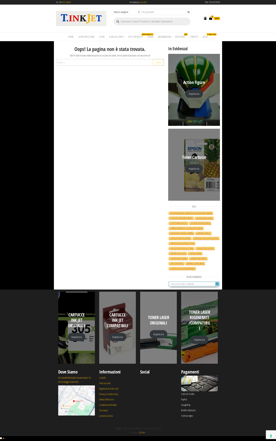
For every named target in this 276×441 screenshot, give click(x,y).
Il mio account (116, 36)
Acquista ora (194, 93)
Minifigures (198, 258)
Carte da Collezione (182, 268)
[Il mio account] (205, 18)
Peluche (177, 263)
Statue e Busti (180, 238)
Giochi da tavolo (182, 233)
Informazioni (164, 36)
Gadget (203, 233)
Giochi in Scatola (182, 248)
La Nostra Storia (86, 36)
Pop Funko (178, 223)
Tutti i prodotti (136, 35)
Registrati (181, 35)
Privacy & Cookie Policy (108, 394)
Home (71, 36)
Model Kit (178, 253)
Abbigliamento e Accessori (186, 228)
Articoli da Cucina (182, 243)
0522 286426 (66, 2)
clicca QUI (142, 2)
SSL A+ (142, 432)
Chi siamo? (103, 410)
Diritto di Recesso (106, 399)
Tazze (195, 253)
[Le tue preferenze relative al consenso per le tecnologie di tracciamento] (271, 436)
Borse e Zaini (195, 263)
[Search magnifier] (217, 284)
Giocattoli (205, 248)
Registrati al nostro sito (109, 388)
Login (102, 36)
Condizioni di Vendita (108, 405)
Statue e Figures (181, 218)
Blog (206, 35)
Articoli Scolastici (206, 238)
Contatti (194, 36)
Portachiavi (178, 258)
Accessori (204, 218)
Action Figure (200, 223)
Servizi (150, 36)
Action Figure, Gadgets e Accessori (191, 213)
